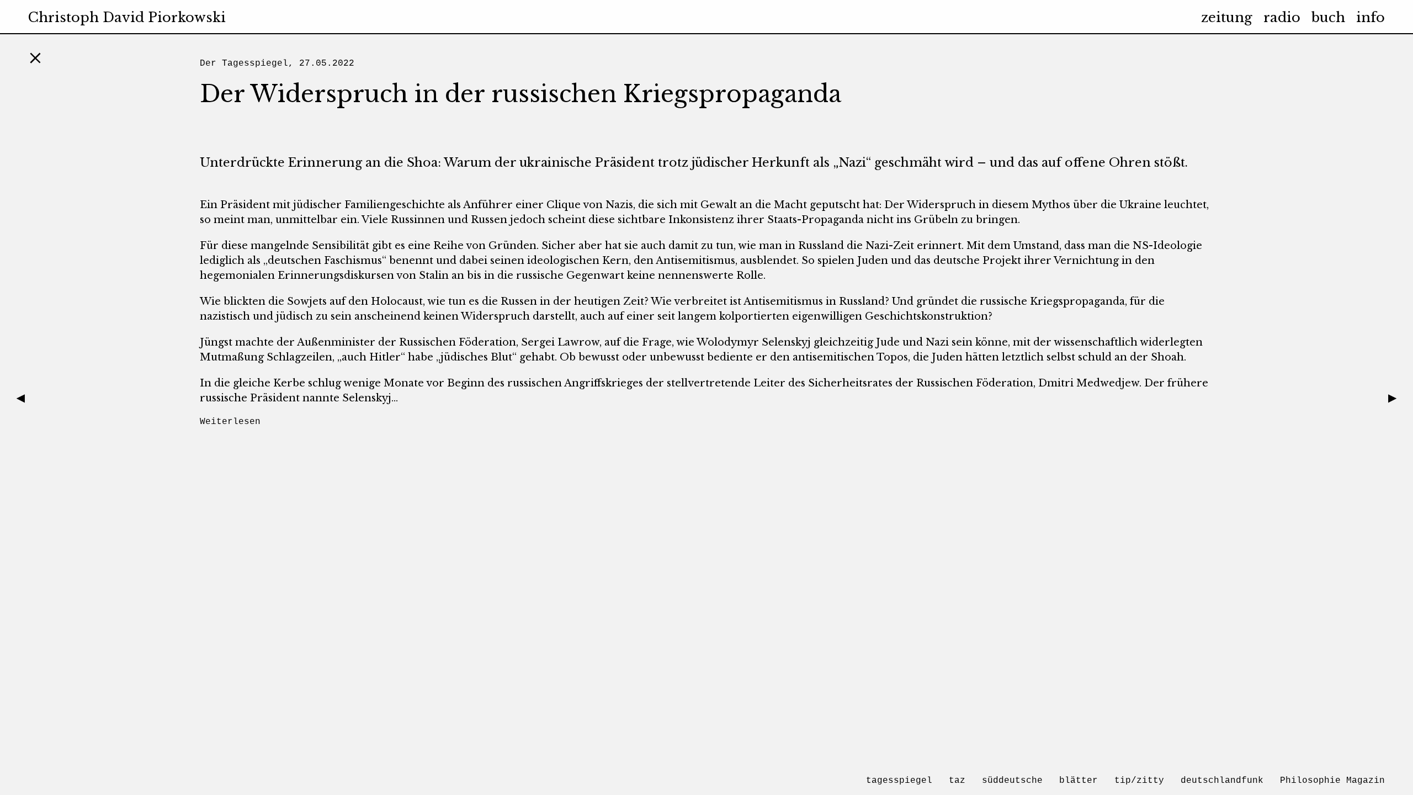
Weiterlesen (230, 422)
